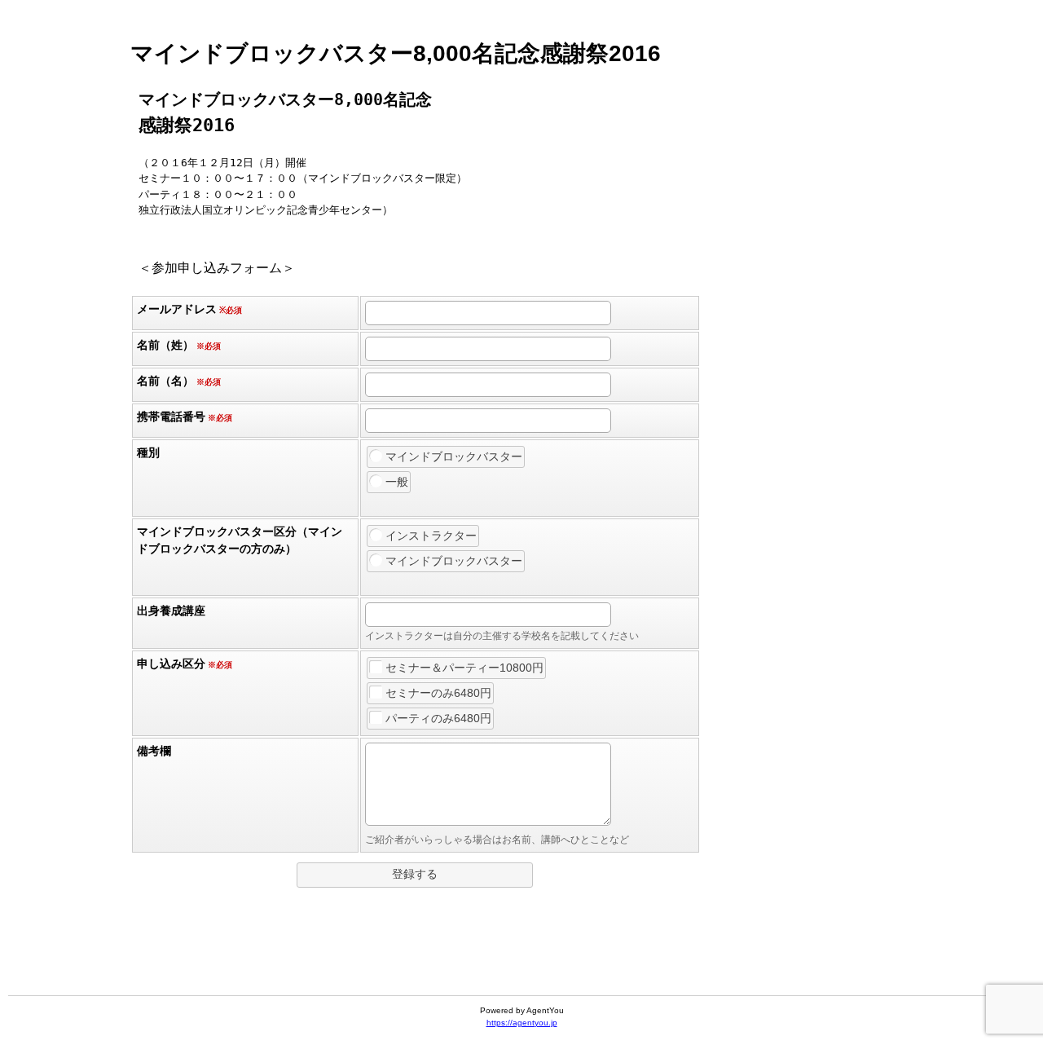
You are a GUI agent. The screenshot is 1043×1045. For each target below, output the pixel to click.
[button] (415, 875)
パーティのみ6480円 (438, 718)
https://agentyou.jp (521, 1022)
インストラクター (431, 535)
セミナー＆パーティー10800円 (464, 667)
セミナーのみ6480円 (438, 692)
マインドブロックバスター (453, 456)
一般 (396, 481)
